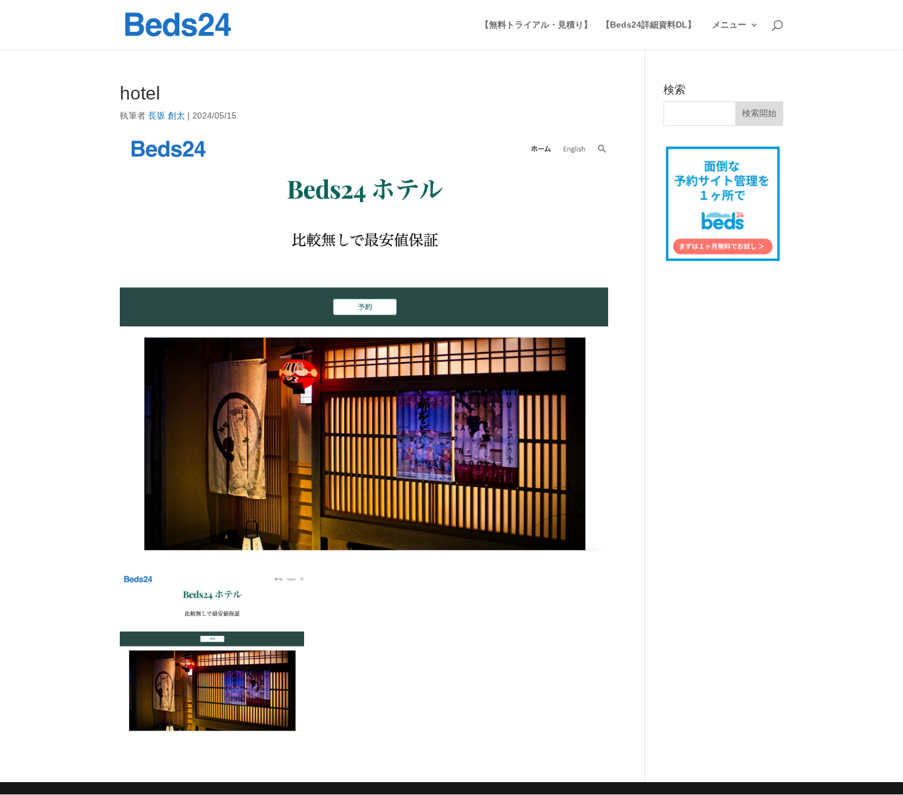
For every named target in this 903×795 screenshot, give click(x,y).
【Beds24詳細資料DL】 (648, 24)
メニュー (729, 24)
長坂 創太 (166, 115)
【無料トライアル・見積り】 (536, 24)
